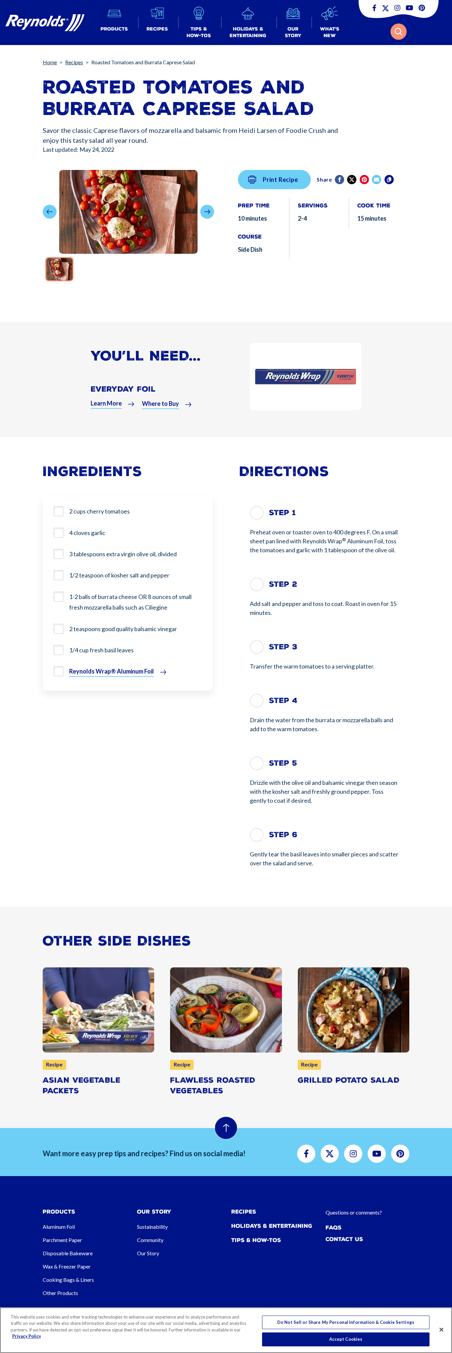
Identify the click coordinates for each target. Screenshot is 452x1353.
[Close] (441, 1329)
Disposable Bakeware (68, 1253)
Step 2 (283, 584)
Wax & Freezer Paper (67, 1266)
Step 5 (283, 763)
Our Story (148, 1253)
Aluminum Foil (59, 1226)
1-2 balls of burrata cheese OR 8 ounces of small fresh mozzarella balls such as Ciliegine (130, 602)
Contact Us (344, 1239)
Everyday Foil (123, 389)
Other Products (60, 1293)
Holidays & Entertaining (271, 1226)
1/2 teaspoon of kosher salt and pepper (119, 575)
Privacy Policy (26, 1336)
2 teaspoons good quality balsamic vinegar (123, 628)
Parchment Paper (62, 1240)
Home (50, 62)
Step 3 (283, 646)
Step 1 (282, 512)
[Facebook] (340, 179)
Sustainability (152, 1226)
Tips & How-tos (256, 1240)
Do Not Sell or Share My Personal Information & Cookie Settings (345, 1322)
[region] (226, 1330)
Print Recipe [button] (280, 179)
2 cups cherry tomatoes (99, 511)
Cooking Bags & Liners (68, 1279)
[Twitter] (352, 179)
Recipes (74, 62)
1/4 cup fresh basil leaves (101, 650)
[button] (114, 22)
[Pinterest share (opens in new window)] (365, 179)
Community (150, 1240)
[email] (377, 179)
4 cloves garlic (87, 532)
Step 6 (283, 834)
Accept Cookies (346, 1339)
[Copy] (389, 179)
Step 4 (283, 700)
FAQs (333, 1227)
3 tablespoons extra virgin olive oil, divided (123, 554)
